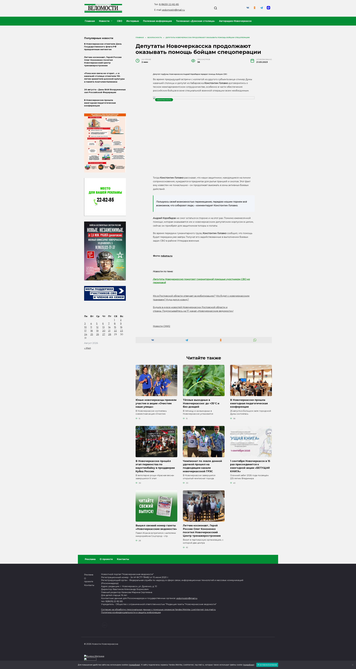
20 (103, 330)
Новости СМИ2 (161, 326)
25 (91, 334)
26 (97, 334)
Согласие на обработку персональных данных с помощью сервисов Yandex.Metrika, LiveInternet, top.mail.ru (158, 609)
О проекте (106, 559)
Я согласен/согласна (267, 665)
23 (121, 330)
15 (115, 327)
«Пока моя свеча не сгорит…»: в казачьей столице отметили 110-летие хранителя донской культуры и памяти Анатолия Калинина (104, 77)
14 (109, 327)
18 (91, 330)
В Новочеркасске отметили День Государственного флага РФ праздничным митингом (103, 47)
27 (103, 334)
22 (115, 330)
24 (85, 334)
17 (85, 330)
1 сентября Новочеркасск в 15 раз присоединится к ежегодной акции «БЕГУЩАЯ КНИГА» (250, 466)
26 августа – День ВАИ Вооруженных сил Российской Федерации (105, 91)
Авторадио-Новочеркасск (235, 21)
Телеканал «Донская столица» (195, 21)
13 (103, 327)
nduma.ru (166, 256)
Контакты (123, 559)
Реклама (90, 559)
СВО (119, 21)
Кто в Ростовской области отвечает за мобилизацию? (184, 296)
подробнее (134, 665)
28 (109, 334)
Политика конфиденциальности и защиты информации (131, 612)
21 (109, 330)
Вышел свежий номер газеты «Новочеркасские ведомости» (156, 527)
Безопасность (164, 100)
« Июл (87, 348)
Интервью (132, 21)
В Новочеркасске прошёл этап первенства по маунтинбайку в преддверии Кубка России (155, 466)
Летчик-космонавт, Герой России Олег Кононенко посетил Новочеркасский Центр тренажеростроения (202, 530)
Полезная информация (157, 21)
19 (97, 330)
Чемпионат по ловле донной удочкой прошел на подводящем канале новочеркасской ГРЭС (202, 466)
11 (91, 327)
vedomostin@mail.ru (173, 10)
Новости (104, 21)
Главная (90, 21)
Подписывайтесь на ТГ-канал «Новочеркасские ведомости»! (197, 311)
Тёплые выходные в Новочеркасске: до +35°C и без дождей (201, 403)
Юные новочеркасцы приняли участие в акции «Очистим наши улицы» (156, 403)
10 (85, 327)
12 (97, 327)
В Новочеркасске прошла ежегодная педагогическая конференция (249, 403)
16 (121, 327)
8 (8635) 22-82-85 (169, 4)
